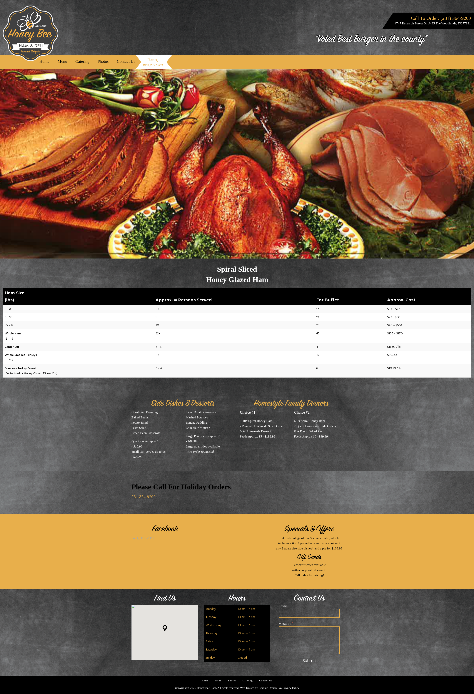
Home (44, 61)
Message (286, 624)
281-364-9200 (143, 496)
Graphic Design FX (270, 687)
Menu (62, 61)
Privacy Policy (291, 687)
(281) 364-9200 (455, 18)
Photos (103, 61)
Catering (82, 61)
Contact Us (126, 61)
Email (283, 606)
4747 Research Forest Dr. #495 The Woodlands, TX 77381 (433, 23)
